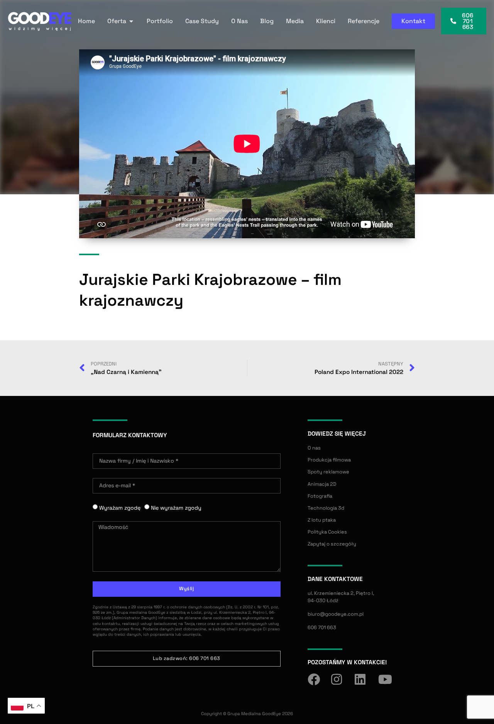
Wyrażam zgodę (119, 507)
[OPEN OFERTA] (131, 21)
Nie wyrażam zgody (176, 507)
